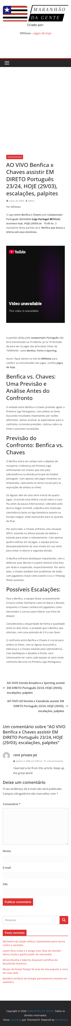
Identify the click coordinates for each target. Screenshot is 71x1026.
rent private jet (25, 755)
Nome (7, 851)
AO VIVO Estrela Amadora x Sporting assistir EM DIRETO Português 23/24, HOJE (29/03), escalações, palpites (36, 688)
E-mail (7, 868)
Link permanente (55, 761)
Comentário (12, 804)
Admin (31, 200)
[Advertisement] (35, 104)
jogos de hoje (42, 33)
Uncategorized (15, 157)
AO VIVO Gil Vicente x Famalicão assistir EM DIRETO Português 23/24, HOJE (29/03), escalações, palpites (35, 706)
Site (5, 884)
